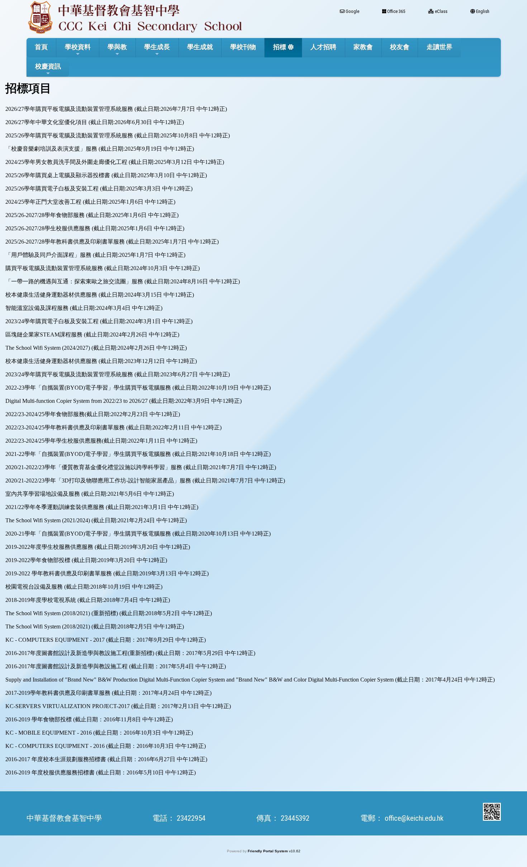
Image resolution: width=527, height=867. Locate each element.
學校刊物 (243, 47)
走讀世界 (439, 47)
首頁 (41, 47)
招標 (279, 47)
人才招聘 (323, 47)
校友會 (399, 47)
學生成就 (200, 47)
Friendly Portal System (268, 851)
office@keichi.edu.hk (414, 818)
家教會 (363, 47)
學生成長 (157, 47)
